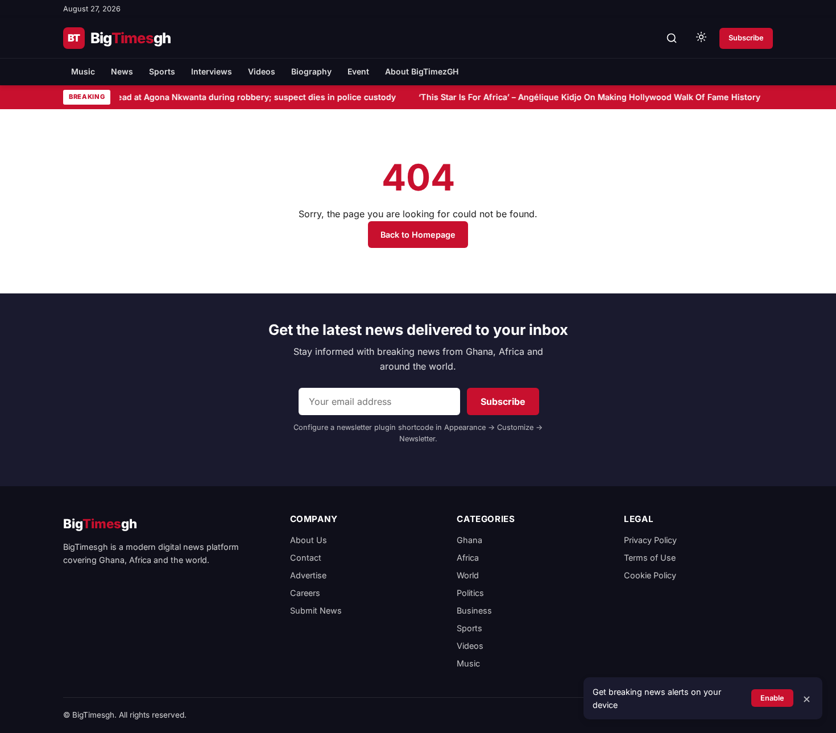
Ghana (469, 540)
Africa (468, 557)
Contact (305, 557)
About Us (308, 540)
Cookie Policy (650, 575)
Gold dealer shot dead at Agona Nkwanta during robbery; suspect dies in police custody (217, 97)
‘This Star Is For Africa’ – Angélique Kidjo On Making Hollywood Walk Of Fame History (587, 97)
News (122, 71)
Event (358, 71)
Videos (261, 71)
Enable (772, 698)
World (468, 575)
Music (83, 71)
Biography (311, 71)
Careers (305, 593)
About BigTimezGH (421, 71)
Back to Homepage (418, 234)
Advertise (308, 575)
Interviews (211, 71)
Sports (162, 71)
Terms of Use (650, 557)
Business (474, 610)
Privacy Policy (650, 540)
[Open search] (671, 38)
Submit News (316, 610)
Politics (470, 593)
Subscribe (746, 38)
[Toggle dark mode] (701, 38)
